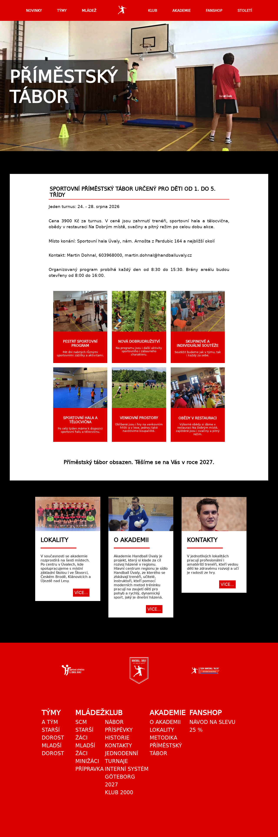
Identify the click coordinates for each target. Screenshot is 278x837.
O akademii (165, 722)
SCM (81, 722)
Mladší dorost (53, 749)
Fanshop (214, 10)
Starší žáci (84, 734)
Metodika (163, 738)
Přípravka (89, 769)
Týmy (62, 10)
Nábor (114, 722)
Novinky (34, 10)
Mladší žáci (85, 749)
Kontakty (118, 746)
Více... (81, 592)
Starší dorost (53, 734)
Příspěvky (119, 730)
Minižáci (87, 761)
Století (245, 10)
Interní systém (127, 769)
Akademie (181, 10)
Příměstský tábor (166, 749)
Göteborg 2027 (120, 781)
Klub (152, 10)
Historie (117, 738)
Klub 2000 (119, 792)
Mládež (89, 10)
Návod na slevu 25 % (212, 726)
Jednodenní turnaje (121, 757)
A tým (50, 722)
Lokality (162, 730)
